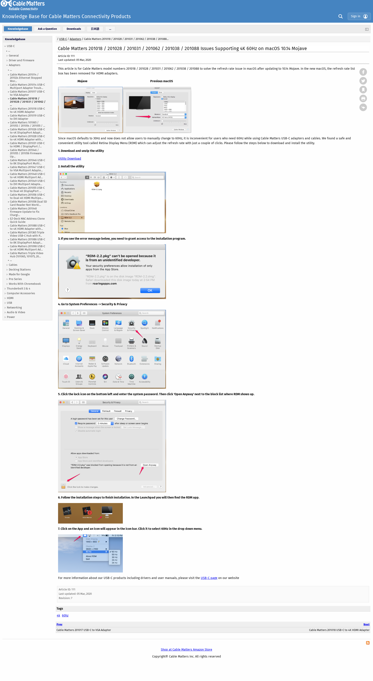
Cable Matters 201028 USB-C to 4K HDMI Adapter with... (27, 138)
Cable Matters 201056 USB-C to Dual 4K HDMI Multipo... (27, 196)
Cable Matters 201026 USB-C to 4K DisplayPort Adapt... (27, 131)
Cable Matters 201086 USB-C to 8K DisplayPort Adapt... (27, 241)
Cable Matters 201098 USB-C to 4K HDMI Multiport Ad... (27, 248)
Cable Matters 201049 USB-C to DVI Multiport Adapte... (27, 182)
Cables (13, 264)
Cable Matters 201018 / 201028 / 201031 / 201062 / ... (28, 102)
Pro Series (15, 279)
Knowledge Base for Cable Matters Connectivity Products (66, 16)
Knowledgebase (15, 39)
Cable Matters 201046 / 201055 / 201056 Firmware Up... (26, 153)
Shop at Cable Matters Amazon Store (186, 649)
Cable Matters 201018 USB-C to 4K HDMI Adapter (27, 110)
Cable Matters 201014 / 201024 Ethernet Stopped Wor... (26, 78)
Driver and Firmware (21, 60)
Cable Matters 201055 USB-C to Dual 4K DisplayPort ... (27, 189)
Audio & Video (16, 312)
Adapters (14, 65)
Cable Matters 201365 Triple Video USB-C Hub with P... (27, 234)
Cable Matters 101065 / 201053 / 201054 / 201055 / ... (27, 124)
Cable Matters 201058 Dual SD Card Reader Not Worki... (28, 203)
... (9, 50)
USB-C (11, 46)
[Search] (339, 16)
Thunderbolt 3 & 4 (18, 288)
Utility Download (69, 158)
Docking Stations (20, 269)
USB (9, 302)
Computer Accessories (21, 293)
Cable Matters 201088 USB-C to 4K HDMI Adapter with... (27, 227)
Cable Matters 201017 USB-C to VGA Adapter (27, 93)
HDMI (10, 298)
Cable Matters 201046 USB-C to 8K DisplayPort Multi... (27, 162)
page (213, 578)
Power (11, 317)
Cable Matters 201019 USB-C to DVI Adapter (27, 117)
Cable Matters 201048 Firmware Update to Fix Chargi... (24, 212)
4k (58, 615)
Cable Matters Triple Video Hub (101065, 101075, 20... (26, 255)
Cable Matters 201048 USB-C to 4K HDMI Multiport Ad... (27, 175)
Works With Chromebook (25, 283)
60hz (65, 615)
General (14, 55)
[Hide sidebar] (366, 29)
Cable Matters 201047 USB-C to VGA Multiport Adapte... (27, 168)
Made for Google (19, 274)
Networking (14, 307)
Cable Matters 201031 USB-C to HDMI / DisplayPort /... (27, 145)
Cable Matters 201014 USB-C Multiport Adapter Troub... (27, 86)
